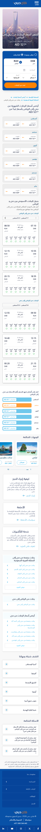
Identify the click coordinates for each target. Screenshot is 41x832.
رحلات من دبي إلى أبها (27, 565)
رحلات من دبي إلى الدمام (26, 578)
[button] (20, 664)
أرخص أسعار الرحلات (19, 97)
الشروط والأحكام (16, 820)
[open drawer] (36, 2)
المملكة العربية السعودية (31, 100)
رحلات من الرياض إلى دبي (26, 604)
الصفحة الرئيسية (33, 97)
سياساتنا (28, 820)
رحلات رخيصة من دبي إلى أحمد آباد (23, 621)
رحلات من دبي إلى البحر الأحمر (24, 569)
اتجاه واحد (16, 55)
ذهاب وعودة (29, 55)
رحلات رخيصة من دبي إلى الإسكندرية (26, 626)
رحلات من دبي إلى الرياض (26, 582)
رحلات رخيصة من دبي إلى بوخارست (23, 632)
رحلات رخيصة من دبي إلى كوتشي (23, 640)
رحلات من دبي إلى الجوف (26, 573)
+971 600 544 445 (20, 823)
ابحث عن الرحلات (20, 85)
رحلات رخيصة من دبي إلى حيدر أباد (23, 636)
